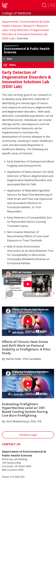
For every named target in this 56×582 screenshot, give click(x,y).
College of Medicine (16, 13)
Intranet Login (28, 435)
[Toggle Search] (44, 5)
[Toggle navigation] (52, 5)
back (9, 58)
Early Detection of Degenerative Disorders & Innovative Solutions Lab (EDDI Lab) (25, 34)
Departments (10, 21)
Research (29, 26)
